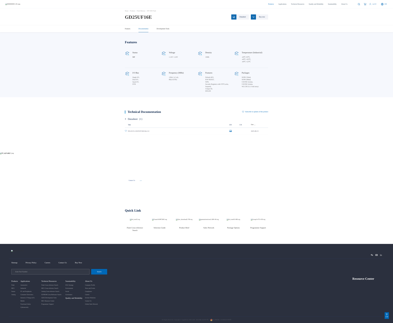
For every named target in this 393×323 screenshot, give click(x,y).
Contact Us (62, 263)
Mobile (22, 301)
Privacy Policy (31, 263)
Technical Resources (297, 4)
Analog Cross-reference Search (50, 291)
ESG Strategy (69, 285)
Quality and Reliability (316, 4)
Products (271, 4)
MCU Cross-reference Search (49, 288)
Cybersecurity (24, 307)
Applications (282, 4)
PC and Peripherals (26, 291)
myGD (374, 4)
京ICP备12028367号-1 (202, 320)
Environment (69, 288)
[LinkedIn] (381, 255)
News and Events (90, 288)
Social (67, 291)
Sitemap (14, 263)
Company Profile (90, 285)
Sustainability (332, 4)
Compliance (88, 291)
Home (126, 11)
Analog (13, 294)
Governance (68, 294)
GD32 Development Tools (48, 298)
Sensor (13, 291)
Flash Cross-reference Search (49, 285)
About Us (344, 4)
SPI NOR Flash (151, 11)
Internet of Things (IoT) (27, 298)
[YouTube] (376, 255)
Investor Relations (90, 298)
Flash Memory (141, 11)
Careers (47, 263)
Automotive (23, 285)
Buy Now (78, 263)
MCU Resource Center (47, 301)
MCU (13, 288)
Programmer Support (47, 304)
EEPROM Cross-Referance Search (51, 294)
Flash (12, 285)
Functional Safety (25, 304)
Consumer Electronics (26, 294)
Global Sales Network (91, 304)
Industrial (23, 288)
